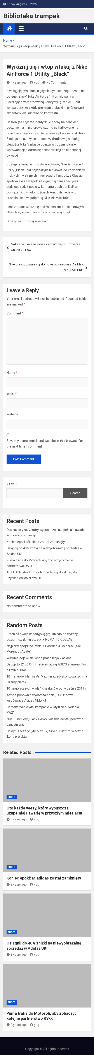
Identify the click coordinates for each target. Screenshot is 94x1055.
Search (12, 483)
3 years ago (19, 819)
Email (12, 393)
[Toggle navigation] (21, 28)
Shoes (12, 797)
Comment (15, 313)
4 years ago (19, 82)
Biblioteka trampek (31, 16)
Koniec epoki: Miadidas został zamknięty (36, 542)
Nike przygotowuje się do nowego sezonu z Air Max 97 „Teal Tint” (46, 267)
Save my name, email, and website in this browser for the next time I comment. (45, 443)
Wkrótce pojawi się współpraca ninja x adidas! (39, 658)
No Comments (56, 82)
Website (12, 414)
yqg (36, 82)
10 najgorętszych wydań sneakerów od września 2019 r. (47, 688)
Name (12, 373)
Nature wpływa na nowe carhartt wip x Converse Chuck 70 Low (45, 247)
